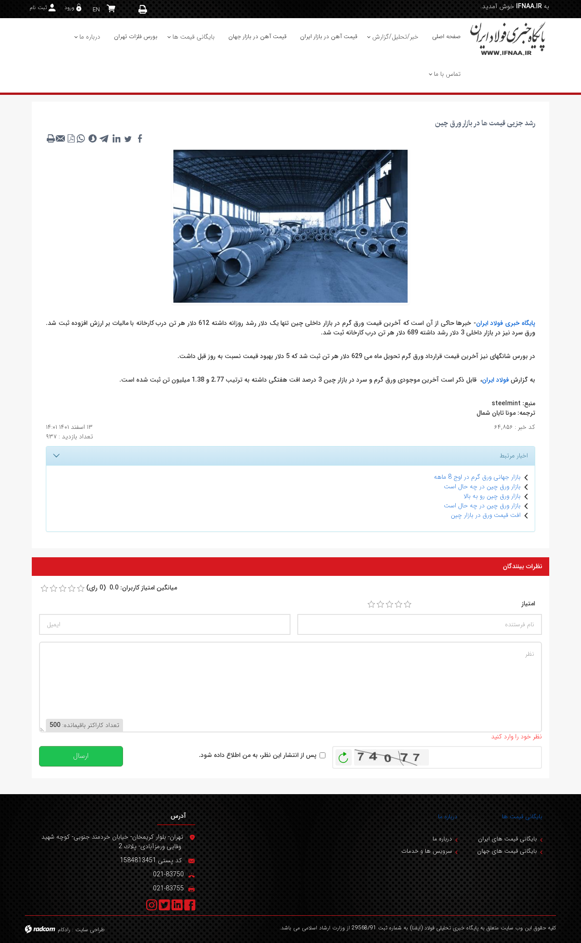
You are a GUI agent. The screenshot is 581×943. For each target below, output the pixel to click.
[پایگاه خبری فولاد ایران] (508, 38)
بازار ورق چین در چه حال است (482, 486)
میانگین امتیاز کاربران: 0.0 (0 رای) (131, 588)
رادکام (64, 929)
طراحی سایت (90, 929)
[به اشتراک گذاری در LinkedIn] (116, 138)
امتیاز (528, 604)
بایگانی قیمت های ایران (507, 839)
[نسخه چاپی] (143, 9)
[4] (398, 604)
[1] (371, 604)
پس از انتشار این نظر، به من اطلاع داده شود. (257, 755)
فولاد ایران (495, 380)
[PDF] (71, 138)
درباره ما (448, 816)
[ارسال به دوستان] (61, 138)
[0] (44, 588)
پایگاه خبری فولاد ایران (506, 323)
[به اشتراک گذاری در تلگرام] (104, 138)
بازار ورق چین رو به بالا (492, 496)
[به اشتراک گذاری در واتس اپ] (81, 138)
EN (96, 10)
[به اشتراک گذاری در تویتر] (128, 138)
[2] (380, 604)
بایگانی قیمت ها (522, 816)
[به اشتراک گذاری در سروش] (93, 138)
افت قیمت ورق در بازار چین (486, 515)
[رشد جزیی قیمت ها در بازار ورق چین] (290, 226)
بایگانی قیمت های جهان (507, 851)
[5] (408, 604)
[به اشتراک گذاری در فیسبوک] (140, 138)
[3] (389, 604)
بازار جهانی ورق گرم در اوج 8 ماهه (477, 477)
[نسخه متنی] (51, 138)
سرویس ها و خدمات (426, 851)
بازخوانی (343, 755)
